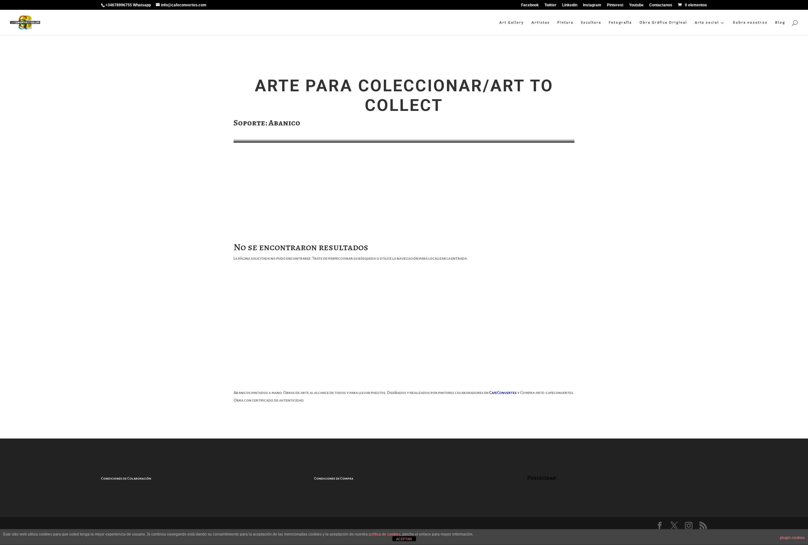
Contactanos (660, 5)
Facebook (530, 5)
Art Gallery (511, 22)
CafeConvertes (503, 393)
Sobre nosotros (750, 22)
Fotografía (620, 22)
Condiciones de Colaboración (126, 478)
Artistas (541, 22)
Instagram (592, 5)
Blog (780, 22)
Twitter (550, 5)
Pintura (565, 22)
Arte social (707, 22)
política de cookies (385, 534)
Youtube (636, 5)
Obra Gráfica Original (663, 22)
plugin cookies (792, 538)
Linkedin (569, 5)
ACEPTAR (404, 539)
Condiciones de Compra (333, 478)
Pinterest (615, 5)
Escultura (591, 22)
